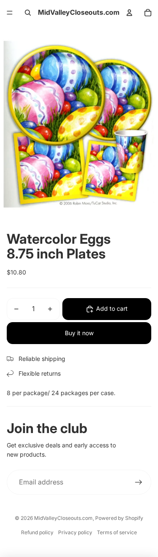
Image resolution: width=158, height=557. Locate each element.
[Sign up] (138, 482)
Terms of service (117, 532)
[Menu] (9, 12)
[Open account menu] (129, 12)
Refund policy (37, 532)
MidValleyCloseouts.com (63, 518)
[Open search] (28, 12)
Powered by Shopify (119, 518)
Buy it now (79, 332)
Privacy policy (75, 532)
